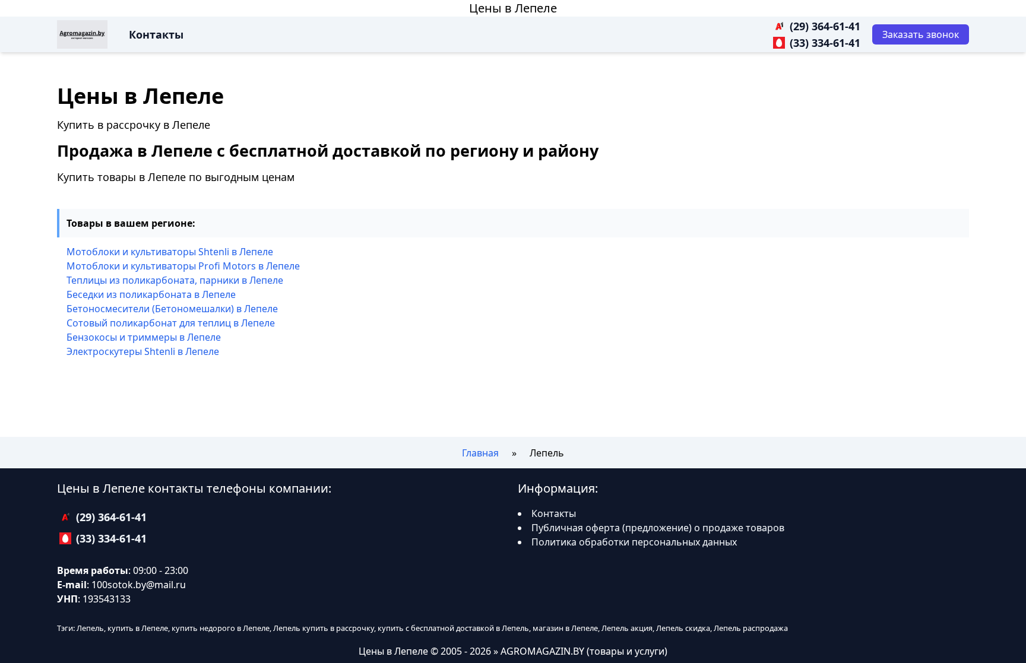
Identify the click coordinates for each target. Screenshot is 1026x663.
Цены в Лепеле (513, 8)
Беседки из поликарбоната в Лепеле (151, 294)
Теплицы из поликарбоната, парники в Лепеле (174, 280)
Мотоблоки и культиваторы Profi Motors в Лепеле (183, 265)
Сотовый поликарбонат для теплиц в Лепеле (170, 322)
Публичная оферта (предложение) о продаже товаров (657, 527)
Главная (480, 452)
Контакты (156, 34)
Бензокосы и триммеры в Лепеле (143, 337)
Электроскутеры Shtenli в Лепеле (142, 351)
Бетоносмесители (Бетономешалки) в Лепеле (172, 308)
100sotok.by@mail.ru (138, 584)
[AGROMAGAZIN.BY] (82, 34)
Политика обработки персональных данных (634, 541)
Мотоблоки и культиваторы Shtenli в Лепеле (169, 251)
